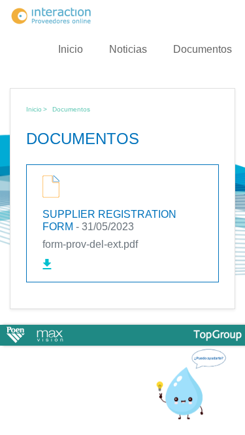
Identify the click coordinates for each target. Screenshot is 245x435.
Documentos (202, 49)
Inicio (70, 49)
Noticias (128, 49)
